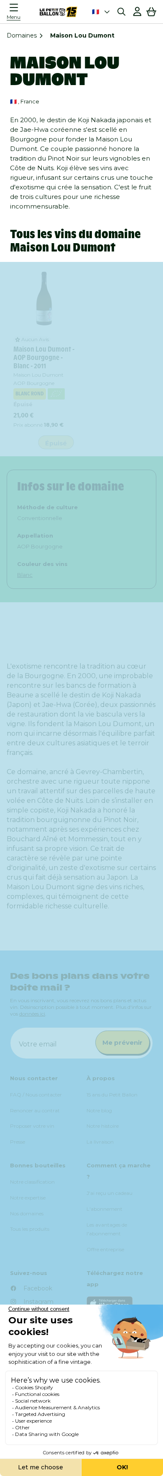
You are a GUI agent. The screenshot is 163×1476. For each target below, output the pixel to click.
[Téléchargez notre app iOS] (120, 1303)
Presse (17, 1142)
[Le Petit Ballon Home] (58, 11)
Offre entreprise (105, 1249)
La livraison (100, 1142)
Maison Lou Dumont (38, 375)
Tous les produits (29, 1229)
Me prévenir (122, 1042)
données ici (32, 1014)
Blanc (25, 574)
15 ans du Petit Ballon (112, 1094)
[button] (16, 11)
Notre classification (32, 1182)
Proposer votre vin (32, 1126)
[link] (44, 298)
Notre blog (99, 1110)
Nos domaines (26, 1213)
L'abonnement (104, 1209)
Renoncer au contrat (35, 1110)
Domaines (22, 35)
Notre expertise (28, 1197)
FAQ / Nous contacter (36, 1094)
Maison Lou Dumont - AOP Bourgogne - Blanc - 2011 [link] (43, 357)
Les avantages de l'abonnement (107, 1229)
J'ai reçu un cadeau (109, 1193)
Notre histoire (103, 1126)
